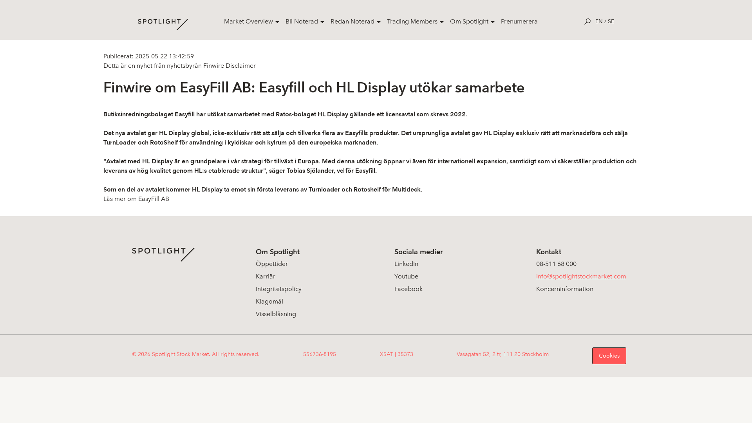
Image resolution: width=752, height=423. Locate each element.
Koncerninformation (564, 289)
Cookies (609, 355)
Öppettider (272, 264)
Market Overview (248, 21)
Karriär (265, 276)
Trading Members (412, 21)
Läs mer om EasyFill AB (136, 198)
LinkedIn (406, 264)
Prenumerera (519, 21)
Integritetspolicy (279, 289)
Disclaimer (240, 65)
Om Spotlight (469, 21)
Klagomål (269, 301)
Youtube (406, 276)
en (599, 21)
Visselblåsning (276, 314)
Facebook (408, 289)
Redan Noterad (352, 21)
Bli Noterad (302, 21)
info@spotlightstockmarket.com (581, 276)
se (611, 21)
